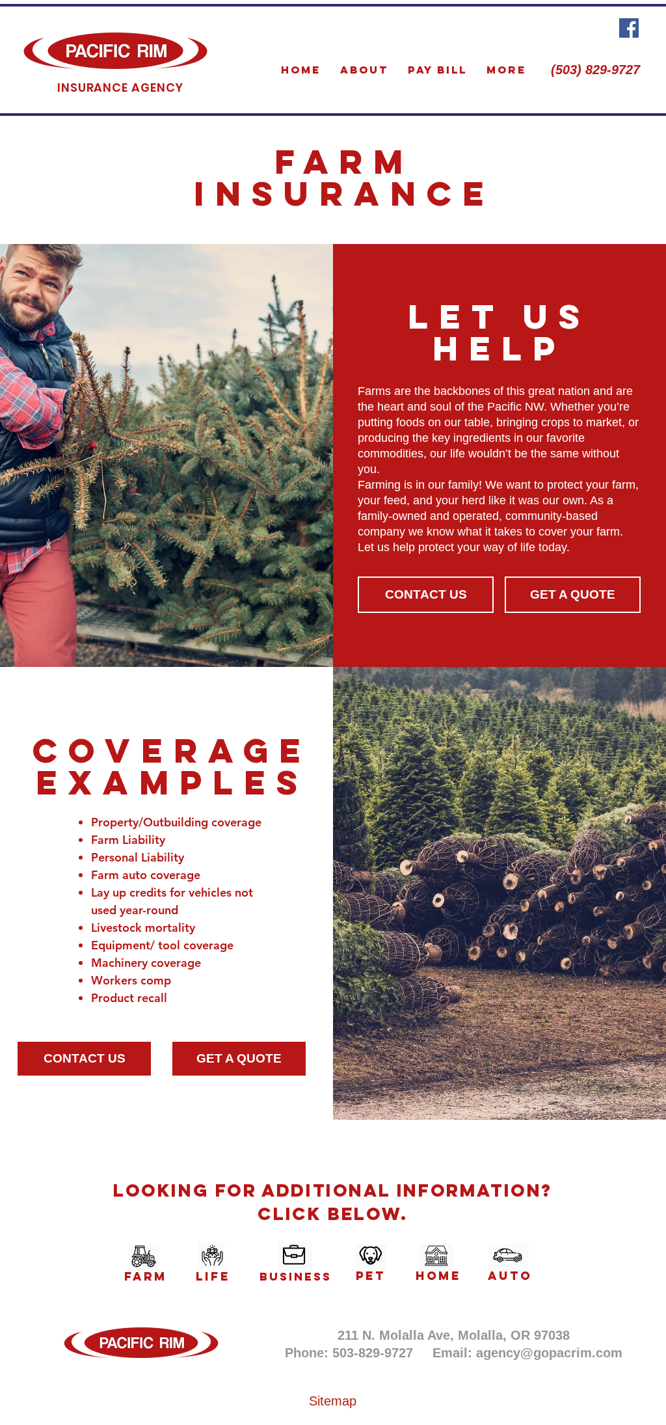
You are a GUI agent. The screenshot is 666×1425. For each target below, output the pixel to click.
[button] (573, 595)
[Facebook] (629, 28)
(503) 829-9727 (595, 69)
